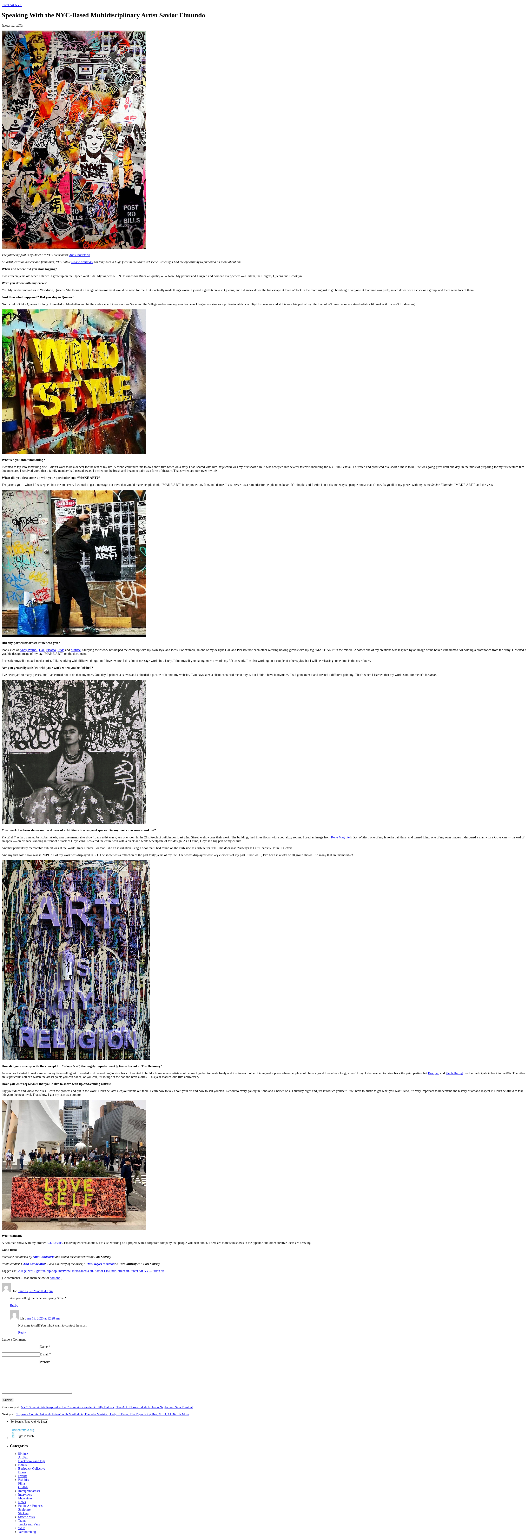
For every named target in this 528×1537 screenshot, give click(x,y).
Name (45, 1346)
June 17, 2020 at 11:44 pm (35, 1291)
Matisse (76, 650)
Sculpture (24, 1509)
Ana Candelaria (79, 255)
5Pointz (23, 1453)
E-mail (45, 1354)
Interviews (25, 1494)
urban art (158, 1271)
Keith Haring (454, 1073)
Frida (61, 650)
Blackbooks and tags (31, 1461)
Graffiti (23, 1487)
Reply (14, 1305)
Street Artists (26, 1517)
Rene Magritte (340, 837)
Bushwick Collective (31, 1468)
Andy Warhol (28, 650)
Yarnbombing (27, 1531)
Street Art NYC (12, 5)
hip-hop (52, 1271)
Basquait (433, 1073)
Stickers (23, 1513)
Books (22, 1465)
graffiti (40, 1271)
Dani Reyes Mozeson (100, 1264)
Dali (42, 650)
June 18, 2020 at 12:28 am (42, 1318)
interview (64, 1271)
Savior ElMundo (105, 1271)
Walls (21, 1528)
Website (45, 1362)
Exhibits (23, 1479)
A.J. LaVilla (54, 1243)
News (22, 1502)
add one (55, 1278)
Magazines (25, 1498)
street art (123, 1271)
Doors (22, 1472)
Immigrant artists (29, 1491)
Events (22, 1476)
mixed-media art (82, 1271)
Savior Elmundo (82, 262)
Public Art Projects (30, 1505)
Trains (22, 1520)
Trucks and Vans (29, 1524)
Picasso (51, 650)
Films (21, 1483)
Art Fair (23, 1457)
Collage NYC (25, 1271)
